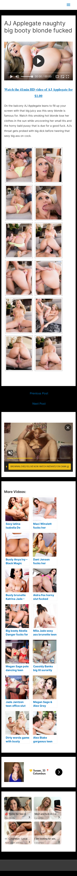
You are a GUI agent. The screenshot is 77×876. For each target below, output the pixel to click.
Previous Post (39, 393)
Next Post (39, 403)
